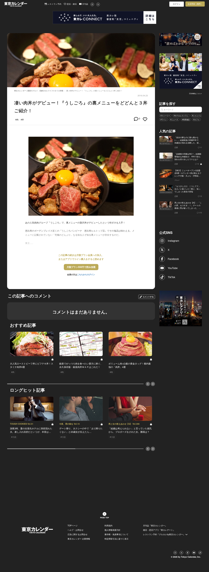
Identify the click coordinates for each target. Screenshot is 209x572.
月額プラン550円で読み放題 (81, 267)
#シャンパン (197, 115)
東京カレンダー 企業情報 (79, 539)
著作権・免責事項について (116, 534)
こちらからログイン (86, 274)
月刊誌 (84, 4)
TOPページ (72, 525)
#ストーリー (165, 115)
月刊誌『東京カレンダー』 (155, 525)
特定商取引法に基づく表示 (116, 539)
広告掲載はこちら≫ (195, 93)
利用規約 (108, 525)
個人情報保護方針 (112, 530)
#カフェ (196, 119)
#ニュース (174, 119)
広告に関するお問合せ (77, 534)
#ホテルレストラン (181, 115)
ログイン (176, 4)
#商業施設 (186, 119)
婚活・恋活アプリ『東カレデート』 (159, 530)
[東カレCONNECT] (104, 17)
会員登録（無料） (195, 4)
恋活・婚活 (71, 4)
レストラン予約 (54, 4)
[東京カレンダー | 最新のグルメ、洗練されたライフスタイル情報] (24, 4)
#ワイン (164, 119)
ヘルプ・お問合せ (75, 530)
